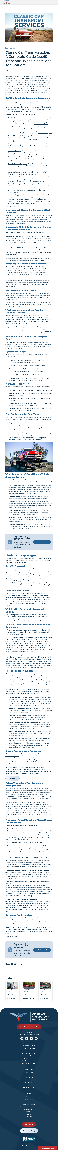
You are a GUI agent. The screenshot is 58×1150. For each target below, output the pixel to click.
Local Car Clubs (29, 1077)
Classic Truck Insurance (29, 1051)
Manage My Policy (29, 1131)
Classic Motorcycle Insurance (29, 1056)
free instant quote (39, 929)
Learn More (12, 778)
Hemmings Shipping (14, 195)
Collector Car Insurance (29, 1048)
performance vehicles (41, 124)
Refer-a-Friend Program (29, 1087)
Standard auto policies (12, 319)
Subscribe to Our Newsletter (29, 1027)
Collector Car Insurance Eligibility (29, 1063)
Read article (11, 998)
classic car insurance (12, 756)
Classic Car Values (29, 1075)
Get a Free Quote (42, 542)
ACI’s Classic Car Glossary (29, 1104)
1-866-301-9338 (29, 1032)
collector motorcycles (45, 133)
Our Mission (29, 1096)
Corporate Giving (29, 1111)
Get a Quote (29, 1124)
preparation (28, 86)
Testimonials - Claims (29, 1109)
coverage (48, 331)
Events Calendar (29, 1085)
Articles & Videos (29, 1072)
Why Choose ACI (29, 1099)
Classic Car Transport (15, 184)
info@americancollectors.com (29, 1034)
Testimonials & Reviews (29, 1101)
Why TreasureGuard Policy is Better (29, 1106)
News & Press (29, 1116)
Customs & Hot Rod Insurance (29, 1053)
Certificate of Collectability (29, 1082)
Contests (29, 1080)
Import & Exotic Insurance (29, 1058)
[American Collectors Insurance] (6, 2)
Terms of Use (38, 1145)
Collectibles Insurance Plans (29, 1060)
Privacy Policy (30, 1145)
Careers (29, 1114)
